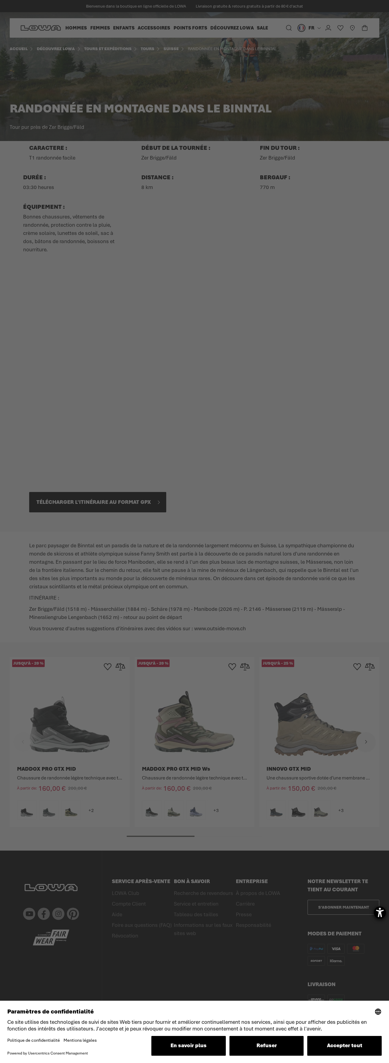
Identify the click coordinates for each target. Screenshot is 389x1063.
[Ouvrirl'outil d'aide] (380, 912)
